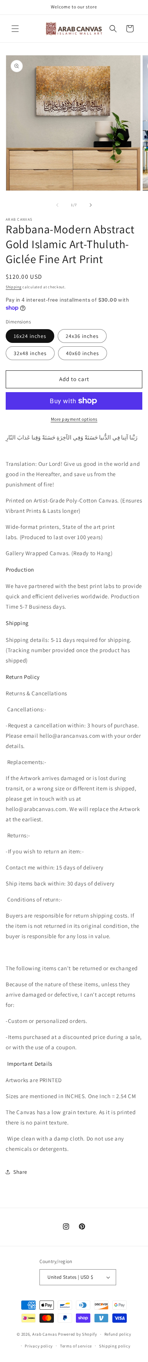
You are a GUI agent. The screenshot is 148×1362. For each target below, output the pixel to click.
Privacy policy (39, 1346)
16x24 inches (30, 336)
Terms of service (76, 1346)
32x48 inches (30, 353)
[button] (15, 28)
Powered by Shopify (77, 1334)
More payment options (74, 419)
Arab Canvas (44, 1334)
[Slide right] (90, 205)
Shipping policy (115, 1346)
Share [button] (20, 1171)
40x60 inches (82, 353)
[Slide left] (57, 205)
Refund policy (117, 1334)
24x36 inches (82, 336)
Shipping (14, 286)
